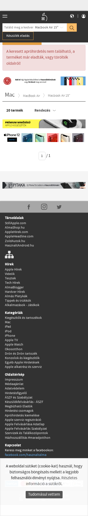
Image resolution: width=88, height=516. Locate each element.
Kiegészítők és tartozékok (23, 318)
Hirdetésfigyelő (16, 393)
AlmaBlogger (14, 287)
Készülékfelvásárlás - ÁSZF (24, 402)
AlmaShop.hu (15, 227)
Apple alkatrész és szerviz (23, 367)
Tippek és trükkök (18, 300)
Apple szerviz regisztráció (23, 420)
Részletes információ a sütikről (51, 481)
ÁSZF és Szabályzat (19, 397)
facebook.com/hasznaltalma (25, 455)
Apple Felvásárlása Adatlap (24, 424)
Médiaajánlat (14, 384)
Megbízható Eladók (19, 406)
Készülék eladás (18, 36)
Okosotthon (13, 349)
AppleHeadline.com (19, 236)
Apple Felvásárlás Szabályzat (26, 428)
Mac (8, 322)
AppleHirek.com (16, 232)
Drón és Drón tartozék (21, 353)
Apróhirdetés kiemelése (22, 415)
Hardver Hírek (15, 292)
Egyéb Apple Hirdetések (22, 362)
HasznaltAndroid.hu (19, 245)
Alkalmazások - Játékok (22, 305)
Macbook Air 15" (46, 27)
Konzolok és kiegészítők (22, 358)
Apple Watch (14, 344)
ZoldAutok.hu (15, 241)
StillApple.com (15, 223)
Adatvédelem (14, 388)
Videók (10, 274)
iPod (8, 331)
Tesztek (10, 278)
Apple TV (11, 340)
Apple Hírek (13, 269)
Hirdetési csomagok (19, 411)
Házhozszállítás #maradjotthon (27, 438)
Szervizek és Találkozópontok (26, 433)
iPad (8, 326)
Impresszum (14, 379)
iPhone (10, 336)
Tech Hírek (12, 283)
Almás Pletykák (16, 296)
